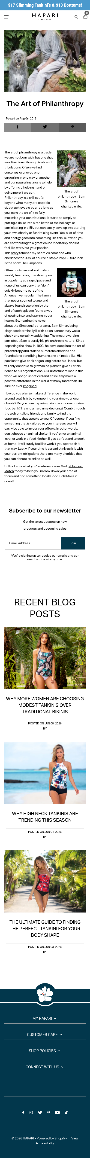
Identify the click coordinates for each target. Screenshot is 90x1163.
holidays (65, 223)
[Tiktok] (66, 573)
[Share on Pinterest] (73, 127)
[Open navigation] (15, 16)
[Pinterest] (48, 573)
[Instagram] (31, 573)
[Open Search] (75, 17)
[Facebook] (23, 573)
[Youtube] (57, 573)
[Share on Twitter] (45, 127)
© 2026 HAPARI (23, 1138)
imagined (29, 386)
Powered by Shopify (51, 1138)
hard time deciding (48, 408)
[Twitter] (40, 573)
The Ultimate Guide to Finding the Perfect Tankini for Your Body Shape (45, 929)
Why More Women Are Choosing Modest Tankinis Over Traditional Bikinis (45, 706)
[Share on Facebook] (17, 127)
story (14, 253)
